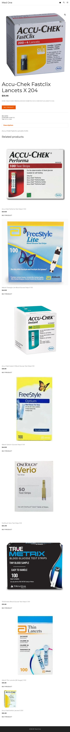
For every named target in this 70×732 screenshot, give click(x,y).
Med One (7, 2)
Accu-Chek (8, 119)
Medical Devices (20, 101)
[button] (65, 14)
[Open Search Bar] (64, 2)
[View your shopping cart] (60, 2)
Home (3, 101)
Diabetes (29, 101)
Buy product (9, 107)
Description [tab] (8, 125)
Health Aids (10, 101)
